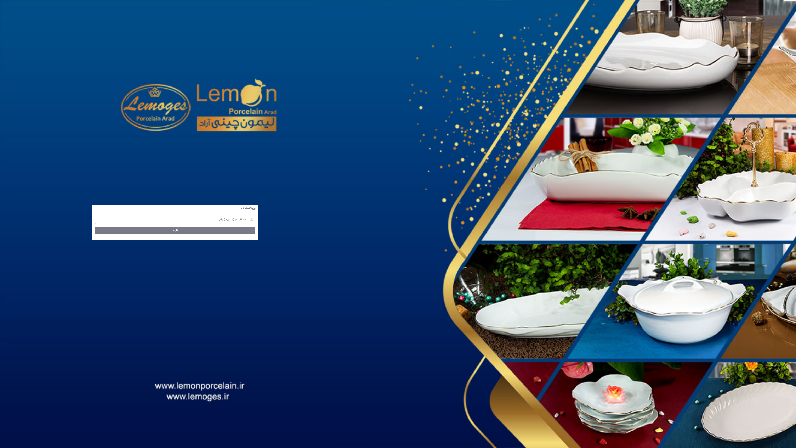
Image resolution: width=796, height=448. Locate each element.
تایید (175, 230)
